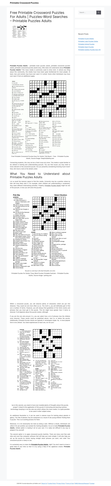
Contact (92, 483)
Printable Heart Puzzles (86, 47)
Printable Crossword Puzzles (24, 3)
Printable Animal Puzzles (86, 44)
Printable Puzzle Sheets (86, 38)
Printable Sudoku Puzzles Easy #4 (89, 50)
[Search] (98, 12)
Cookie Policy (52, 483)
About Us (44, 483)
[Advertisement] (40, 52)
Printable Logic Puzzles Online (88, 41)
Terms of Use (70, 483)
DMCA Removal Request (82, 483)
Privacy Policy (61, 483)
